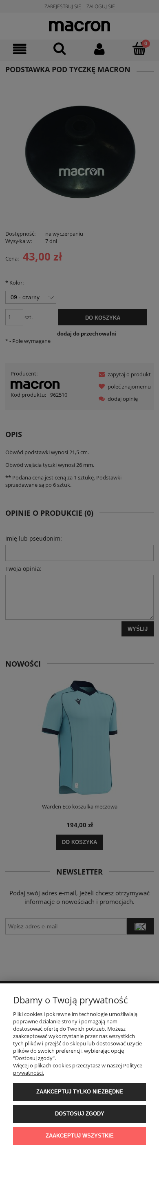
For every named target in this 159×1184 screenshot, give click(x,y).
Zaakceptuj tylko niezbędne (79, 1092)
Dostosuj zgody (79, 1114)
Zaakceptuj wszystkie (80, 1136)
